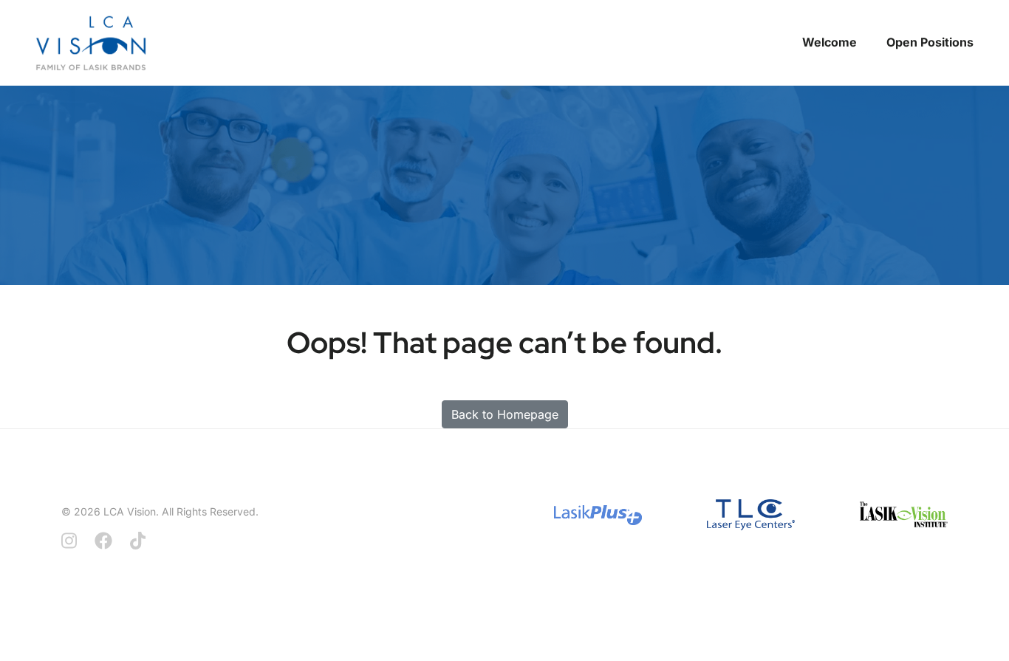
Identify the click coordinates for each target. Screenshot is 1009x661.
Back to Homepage (504, 414)
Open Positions (930, 42)
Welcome (829, 42)
